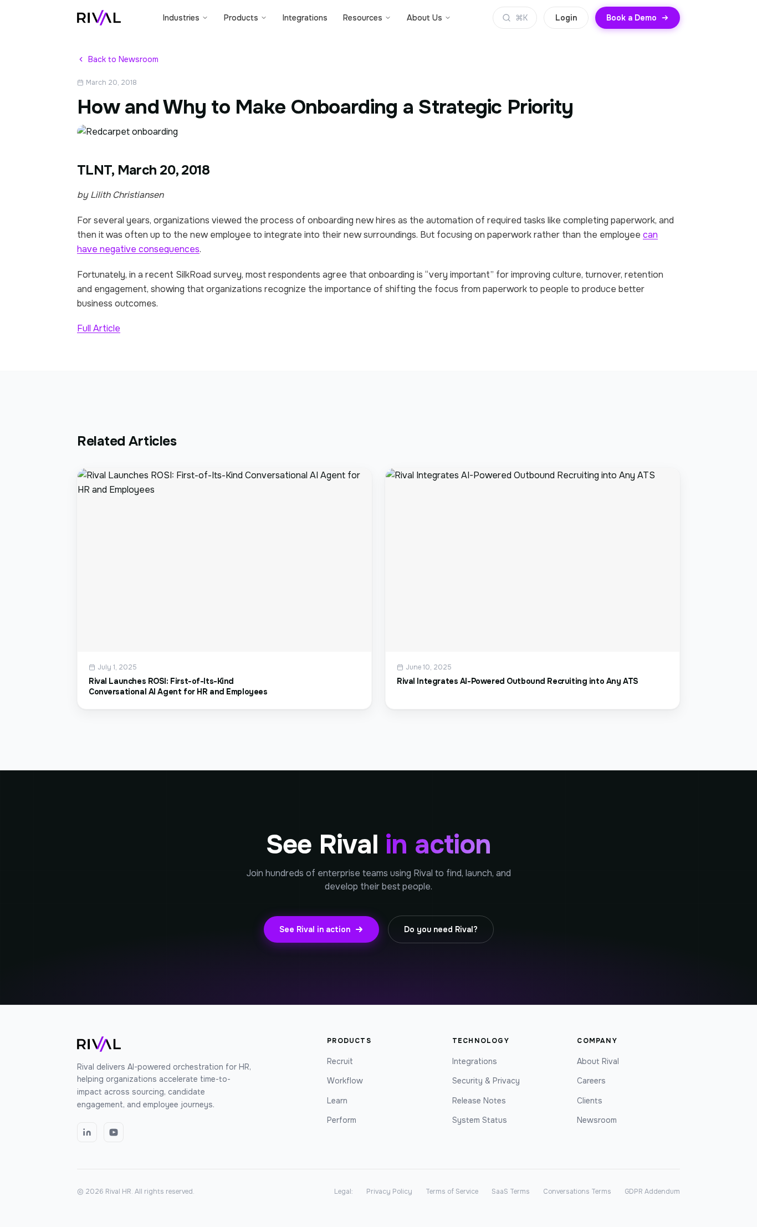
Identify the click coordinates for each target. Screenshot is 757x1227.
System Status (479, 1120)
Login (566, 18)
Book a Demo (631, 18)
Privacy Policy (389, 1191)
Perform (341, 1120)
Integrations (305, 18)
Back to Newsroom (123, 59)
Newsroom (597, 1120)
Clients (589, 1101)
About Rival (598, 1061)
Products (241, 18)
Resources (362, 18)
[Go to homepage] (99, 17)
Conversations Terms (577, 1191)
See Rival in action (314, 929)
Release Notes (479, 1101)
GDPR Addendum (652, 1191)
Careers (591, 1081)
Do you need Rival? (441, 929)
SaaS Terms (511, 1191)
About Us (424, 18)
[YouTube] (114, 1132)
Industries (181, 18)
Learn (337, 1101)
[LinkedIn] (87, 1132)
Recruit (340, 1061)
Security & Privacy (486, 1081)
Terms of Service (452, 1191)
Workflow (345, 1081)
